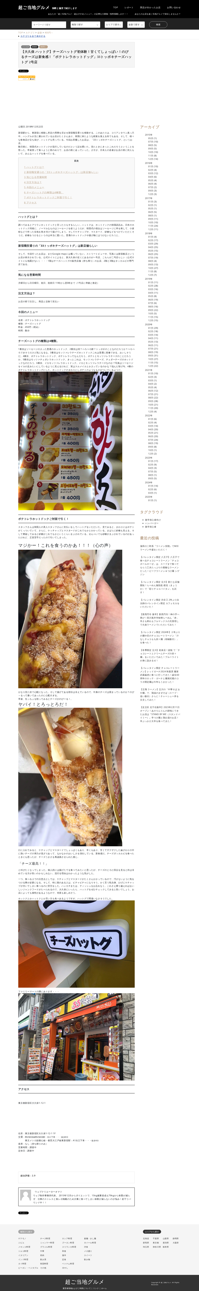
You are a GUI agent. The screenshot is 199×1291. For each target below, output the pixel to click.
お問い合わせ (174, 7)
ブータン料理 (68, 1242)
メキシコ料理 (24, 1247)
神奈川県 (157, 1247)
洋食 (86, 1247)
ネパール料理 (90, 1242)
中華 (42, 1251)
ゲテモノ (22, 1238)
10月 (150, 152)
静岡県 (176, 1238)
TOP (115, 7)
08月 (150, 145)
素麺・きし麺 (90, 1238)
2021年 (149, 370)
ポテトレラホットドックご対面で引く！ (48, 197)
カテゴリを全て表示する (32, 36)
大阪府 (176, 1242)
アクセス (30, 202)
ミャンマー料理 (47, 1242)
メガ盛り (88, 1251)
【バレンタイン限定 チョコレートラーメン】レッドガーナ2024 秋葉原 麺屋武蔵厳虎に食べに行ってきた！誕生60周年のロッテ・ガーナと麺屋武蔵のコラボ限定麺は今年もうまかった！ (159, 674)
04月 (150, 176)
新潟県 (166, 1242)
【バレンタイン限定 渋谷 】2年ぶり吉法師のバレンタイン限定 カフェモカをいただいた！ (159, 603)
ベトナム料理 (68, 1263)
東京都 (156, 1242)
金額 (39, 32)
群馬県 (146, 1242)
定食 (64, 1259)
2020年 (149, 324)
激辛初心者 (150, 526)
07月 (150, 141)
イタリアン (23, 1255)
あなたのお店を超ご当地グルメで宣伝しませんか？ (158, 14)
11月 (150, 155)
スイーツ (88, 1255)
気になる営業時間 (35, 177)
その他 (43, 1268)
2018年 (149, 233)
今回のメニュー (34, 187)
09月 (150, 148)
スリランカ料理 (69, 1247)
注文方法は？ (33, 182)
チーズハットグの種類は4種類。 (44, 192)
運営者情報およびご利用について (77, 1288)
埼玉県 (146, 1247)
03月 (150, 173)
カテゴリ (30, 32)
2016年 (149, 163)
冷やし (65, 1268)
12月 (150, 158)
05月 (150, 138)
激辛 (64, 1255)
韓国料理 (44, 1263)
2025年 (149, 496)
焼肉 (42, 1255)
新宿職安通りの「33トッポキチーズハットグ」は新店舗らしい (61, 172)
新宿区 (34, 47)
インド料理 (23, 1259)
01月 (150, 166)
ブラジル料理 (46, 1247)
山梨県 (166, 1238)
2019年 (149, 278)
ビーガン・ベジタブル (28, 1268)
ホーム (104, 1288)
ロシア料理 (67, 1238)
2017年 (149, 198)
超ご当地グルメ (47, 7)
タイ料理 (22, 1263)
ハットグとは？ (34, 167)
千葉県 (156, 1238)
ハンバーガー (152, 523)
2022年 (149, 415)
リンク (96, 1288)
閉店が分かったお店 (150, 7)
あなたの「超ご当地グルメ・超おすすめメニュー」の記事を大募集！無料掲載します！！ (88, 14)
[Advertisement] (95, 106)
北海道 (146, 1238)
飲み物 (87, 1259)
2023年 (149, 457)
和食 (64, 1251)
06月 (150, 183)
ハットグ (25, 47)
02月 (150, 169)
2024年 (149, 482)
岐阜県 (166, 1247)
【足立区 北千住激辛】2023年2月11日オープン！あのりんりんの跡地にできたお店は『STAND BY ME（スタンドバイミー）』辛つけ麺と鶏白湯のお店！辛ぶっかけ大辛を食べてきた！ (160, 714)
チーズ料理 (45, 1238)
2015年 (149, 134)
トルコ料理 (23, 1251)
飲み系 (43, 1259)
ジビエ (21, 1242)
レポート (129, 7)
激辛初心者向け (153, 519)
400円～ (49, 32)
